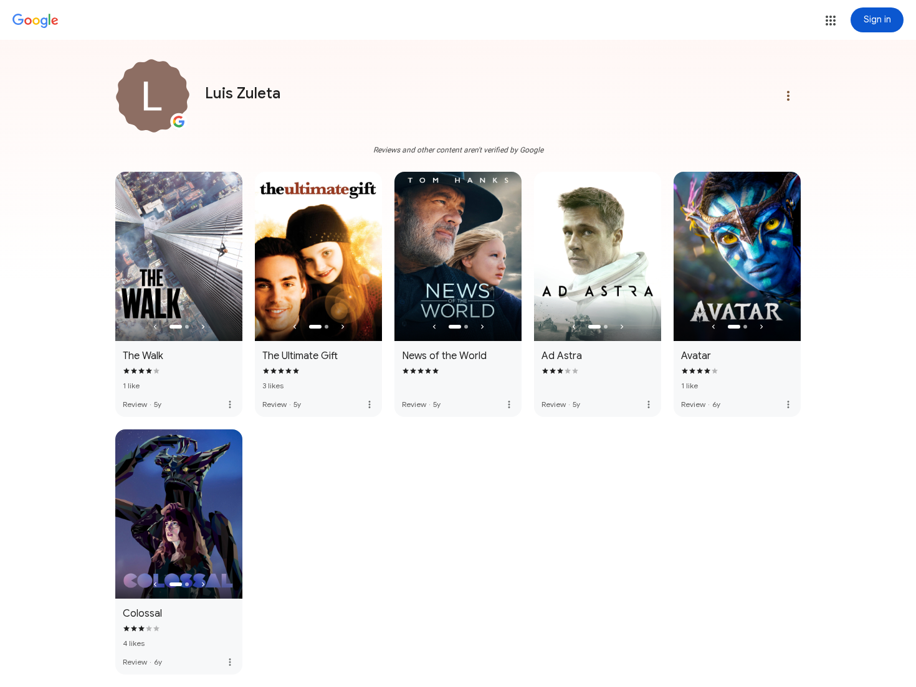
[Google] (35, 21)
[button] (830, 20)
